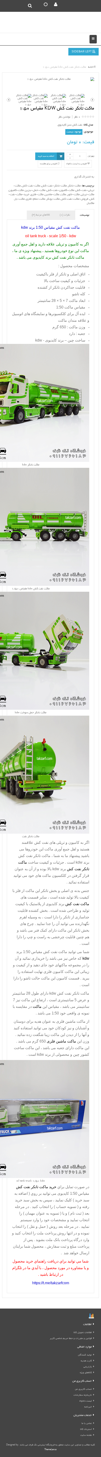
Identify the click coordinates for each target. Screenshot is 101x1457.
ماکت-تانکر (74, 185)
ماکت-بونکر (53, 199)
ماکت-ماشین (52, 194)
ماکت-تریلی (87, 194)
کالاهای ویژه (86, 1373)
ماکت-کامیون (16, 190)
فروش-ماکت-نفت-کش (74, 199)
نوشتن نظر (64, 116)
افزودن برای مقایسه (49, 164)
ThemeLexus (50, 1450)
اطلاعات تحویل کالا (83, 1332)
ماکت (63, 194)
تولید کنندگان (85, 1355)
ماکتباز (90, 203)
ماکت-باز (19, 199)
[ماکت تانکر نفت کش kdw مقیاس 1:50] (50, 79)
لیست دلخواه (85, 1401)
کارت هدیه (86, 1361)
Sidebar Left (82, 51)
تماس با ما (87, 1423)
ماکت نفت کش (55, 952)
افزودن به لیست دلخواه (76, 164)
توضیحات (84, 215)
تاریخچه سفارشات (83, 1395)
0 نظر (77, 116)
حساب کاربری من (83, 1389)
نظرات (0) (65, 215)
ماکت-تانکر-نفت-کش (54, 185)
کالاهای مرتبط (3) (41, 215)
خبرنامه (88, 1407)
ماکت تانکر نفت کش (34, 856)
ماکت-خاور (73, 194)
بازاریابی (87, 1367)
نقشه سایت (86, 1435)
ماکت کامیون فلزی (58, 972)
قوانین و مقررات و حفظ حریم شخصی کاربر (71, 1338)
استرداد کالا (86, 1429)
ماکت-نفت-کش (31, 185)
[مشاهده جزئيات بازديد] (91, 1316)
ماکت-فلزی (37, 194)
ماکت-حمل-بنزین (35, 190)
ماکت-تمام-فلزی (35, 199)
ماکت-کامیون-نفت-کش (60, 190)
